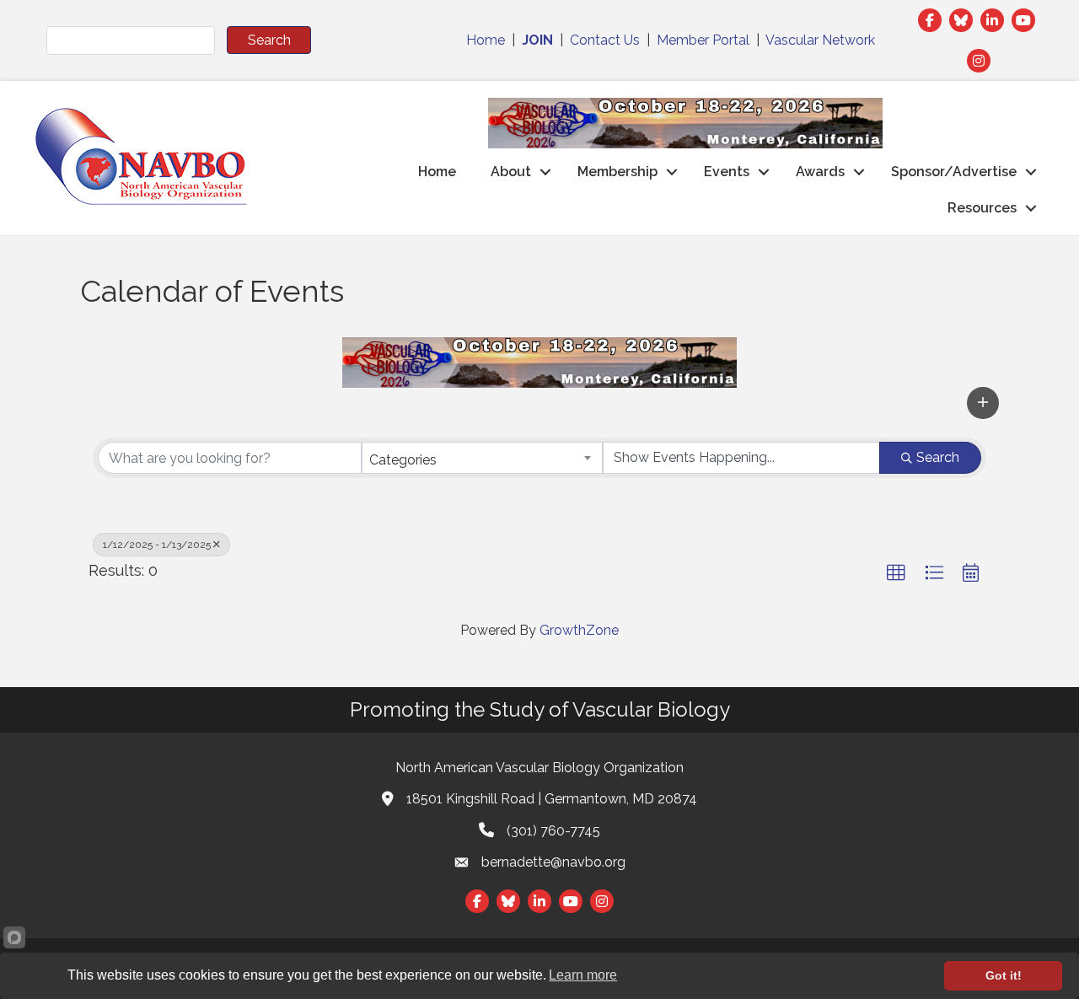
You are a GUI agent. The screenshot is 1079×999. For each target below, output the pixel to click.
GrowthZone (579, 630)
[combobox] (483, 458)
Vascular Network (820, 40)
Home (485, 40)
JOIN (537, 40)
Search (937, 457)
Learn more (583, 975)
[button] (983, 403)
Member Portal (703, 40)
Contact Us (605, 40)
